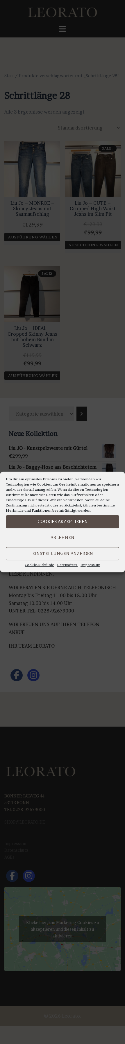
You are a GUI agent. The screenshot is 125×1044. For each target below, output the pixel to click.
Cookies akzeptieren (63, 521)
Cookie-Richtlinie (39, 565)
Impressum (90, 565)
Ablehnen (62, 537)
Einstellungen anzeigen (62, 553)
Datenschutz (67, 565)
